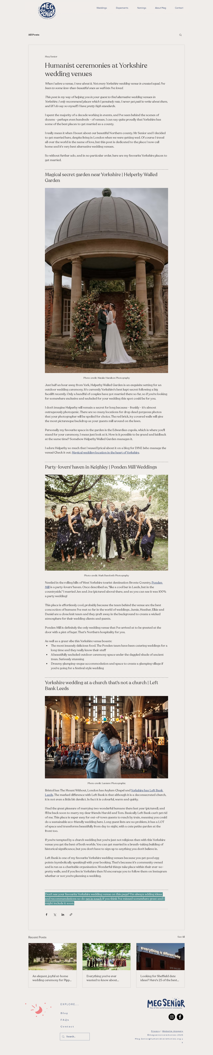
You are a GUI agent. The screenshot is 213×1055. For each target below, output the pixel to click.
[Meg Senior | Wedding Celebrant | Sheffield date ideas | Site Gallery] (160, 956)
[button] (180, 34)
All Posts (33, 34)
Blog (64, 1013)
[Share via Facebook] (46, 914)
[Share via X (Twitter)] (54, 914)
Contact (67, 1026)
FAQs (65, 1019)
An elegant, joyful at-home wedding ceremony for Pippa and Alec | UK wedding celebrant (51, 978)
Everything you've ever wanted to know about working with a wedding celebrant (102, 978)
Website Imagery (172, 1031)
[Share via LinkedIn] (62, 914)
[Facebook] (180, 1017)
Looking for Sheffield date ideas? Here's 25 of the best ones (158, 978)
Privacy (155, 1031)
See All (181, 936)
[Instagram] (172, 1017)
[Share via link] (71, 914)
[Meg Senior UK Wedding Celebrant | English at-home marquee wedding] (52, 956)
